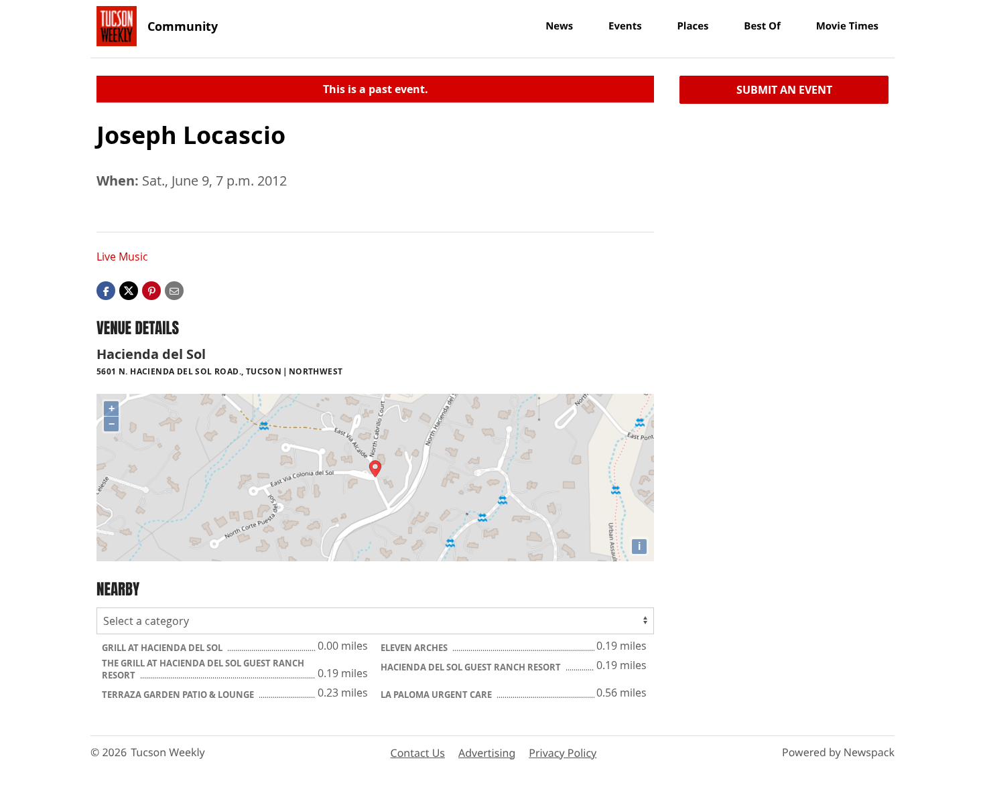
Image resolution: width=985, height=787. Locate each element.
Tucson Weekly (168, 752)
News (559, 26)
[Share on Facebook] (105, 290)
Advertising (486, 752)
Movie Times (847, 26)
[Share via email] (174, 290)
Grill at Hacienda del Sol (163, 648)
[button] (151, 290)
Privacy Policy (562, 752)
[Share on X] (128, 290)
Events (625, 26)
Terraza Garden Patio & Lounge (179, 695)
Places (692, 26)
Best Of (762, 26)
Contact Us (418, 752)
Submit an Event (784, 89)
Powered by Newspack (838, 752)
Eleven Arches (415, 648)
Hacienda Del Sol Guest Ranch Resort (472, 667)
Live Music (122, 256)
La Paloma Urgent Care (437, 695)
